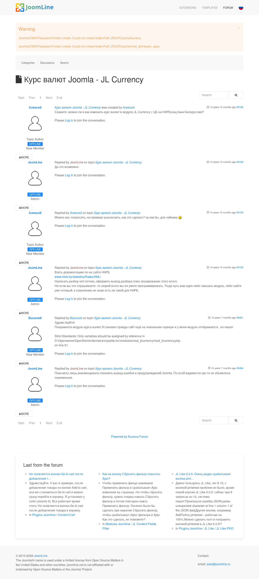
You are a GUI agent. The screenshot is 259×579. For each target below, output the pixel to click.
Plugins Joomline (44, 515)
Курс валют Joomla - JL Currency (78, 107)
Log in (69, 120)
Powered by (119, 436)
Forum (228, 7)
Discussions (47, 63)
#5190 (240, 267)
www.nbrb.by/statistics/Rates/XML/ (78, 276)
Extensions (187, 7)
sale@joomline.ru (218, 564)
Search (64, 63)
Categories (28, 63)
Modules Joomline (118, 524)
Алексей (35, 107)
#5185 (240, 162)
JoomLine (35, 162)
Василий (35, 318)
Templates (209, 7)
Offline (35, 144)
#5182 (240, 107)
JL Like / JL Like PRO (218, 528)
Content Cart (66, 515)
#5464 (240, 368)
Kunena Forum (138, 436)
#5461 (240, 317)
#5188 (240, 212)
